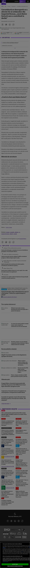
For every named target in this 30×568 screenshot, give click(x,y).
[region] (15, 555)
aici (22, 551)
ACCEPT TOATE (15, 564)
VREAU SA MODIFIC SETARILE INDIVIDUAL (15, 566)
